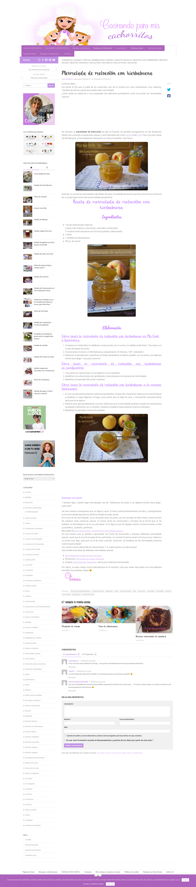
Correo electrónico (127, 719)
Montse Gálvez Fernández (78, 681)
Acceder (28, 840)
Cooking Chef (30, 560)
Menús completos (32, 648)
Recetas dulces (30, 732)
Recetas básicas (123, 60)
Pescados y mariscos (32, 700)
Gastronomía (30, 601)
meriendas (150, 591)
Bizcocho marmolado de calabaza (151, 636)
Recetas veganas (79, 63)
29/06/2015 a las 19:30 (84, 671)
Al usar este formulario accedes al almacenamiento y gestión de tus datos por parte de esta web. (109, 740)
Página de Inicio (28, 872)
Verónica (69, 79)
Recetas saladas (31, 747)
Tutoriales (29, 820)
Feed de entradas (31, 845)
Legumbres (29, 633)
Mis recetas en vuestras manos (108, 872)
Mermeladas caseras (103, 60)
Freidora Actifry (31, 586)
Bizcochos (29, 502)
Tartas (27, 815)
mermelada (159, 591)
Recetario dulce (137, 48)
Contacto (67, 54)
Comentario (69, 704)
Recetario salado (154, 48)
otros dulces (66, 594)
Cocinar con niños (31, 534)
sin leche (132, 63)
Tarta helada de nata (42, 174)
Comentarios (72, 654)
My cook (168, 591)
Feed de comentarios (33, 850)
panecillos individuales (33, 669)
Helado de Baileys (41, 219)
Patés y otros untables (33, 695)
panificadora (76, 594)
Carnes (27, 523)
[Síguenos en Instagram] (39, 60)
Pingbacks (90, 654)
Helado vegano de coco (43, 231)
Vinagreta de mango (71, 626)
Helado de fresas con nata (44, 357)
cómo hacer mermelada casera (80, 591)
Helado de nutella (40, 345)
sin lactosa (120, 63)
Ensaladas (29, 575)
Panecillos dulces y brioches (35, 664)
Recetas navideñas (32, 737)
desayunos (109, 591)
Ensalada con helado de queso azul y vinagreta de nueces (43, 336)
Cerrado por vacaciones (34, 528)
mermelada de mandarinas (84, 562)
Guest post (29, 612)
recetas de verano (88, 594)
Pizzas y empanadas (32, 705)
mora (127, 135)
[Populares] (31, 167)
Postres (28, 711)
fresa (139, 135)
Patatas (28, 690)
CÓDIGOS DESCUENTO (32, 48)
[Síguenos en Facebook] (46, 60)
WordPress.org (30, 855)
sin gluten (95, 63)
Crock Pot (28, 565)
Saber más (110, 884)
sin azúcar (28, 778)
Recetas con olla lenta (81, 48)
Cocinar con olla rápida (33, 539)
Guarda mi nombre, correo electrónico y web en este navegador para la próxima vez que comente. (104, 736)
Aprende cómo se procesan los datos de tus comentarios (119, 753)
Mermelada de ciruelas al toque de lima (83, 555)
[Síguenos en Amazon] (42, 60)
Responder (72, 667)
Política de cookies (131, 872)
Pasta (27, 685)
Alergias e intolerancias (49, 54)
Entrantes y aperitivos (33, 580)
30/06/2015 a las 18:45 (88, 660)
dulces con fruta (125, 591)
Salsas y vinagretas (32, 773)
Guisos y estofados (32, 617)
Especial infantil (29, 54)
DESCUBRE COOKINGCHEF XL (57, 48)
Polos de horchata (41, 311)
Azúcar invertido (40, 208)
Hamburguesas (32, 512)
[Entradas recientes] (47, 167)
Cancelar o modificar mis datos (93, 884)
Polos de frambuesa (41, 380)
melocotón (141, 591)
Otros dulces (30, 659)
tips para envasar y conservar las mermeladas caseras (99, 531)
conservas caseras (98, 591)
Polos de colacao (40, 197)
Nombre (67, 719)
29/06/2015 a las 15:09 (97, 681)
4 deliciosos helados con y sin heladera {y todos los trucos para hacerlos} (44, 302)
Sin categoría (30, 784)
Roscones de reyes (32, 768)
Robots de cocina (31, 763)
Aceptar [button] (185, 880)
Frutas (86, 60)
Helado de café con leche (43, 254)
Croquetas (29, 570)
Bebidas (28, 497)
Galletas (28, 596)
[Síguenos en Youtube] (53, 60)
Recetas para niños (32, 742)
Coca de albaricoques (108, 626)
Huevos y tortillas (31, 627)
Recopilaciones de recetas (35, 758)
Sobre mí (170, 872)
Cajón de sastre (31, 518)
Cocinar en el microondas (34, 544)
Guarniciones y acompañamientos (37, 607)
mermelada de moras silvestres (90, 559)
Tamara (71, 671)
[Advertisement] (112, 114)
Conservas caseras (72, 60)
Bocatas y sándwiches (33, 508)
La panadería (120, 48)
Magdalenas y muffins (33, 638)
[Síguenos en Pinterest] (50, 60)
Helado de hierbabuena (43, 185)
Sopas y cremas (31, 810)
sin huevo (107, 63)
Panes (27, 674)
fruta (134, 591)
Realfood (28, 716)
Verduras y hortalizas (33, 825)
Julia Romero (73, 660)
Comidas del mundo (32, 549)
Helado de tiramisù (41, 277)
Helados (28, 622)
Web (65, 727)
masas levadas (30, 643)
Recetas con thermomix (102, 48)
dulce (116, 591)
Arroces (28, 492)
